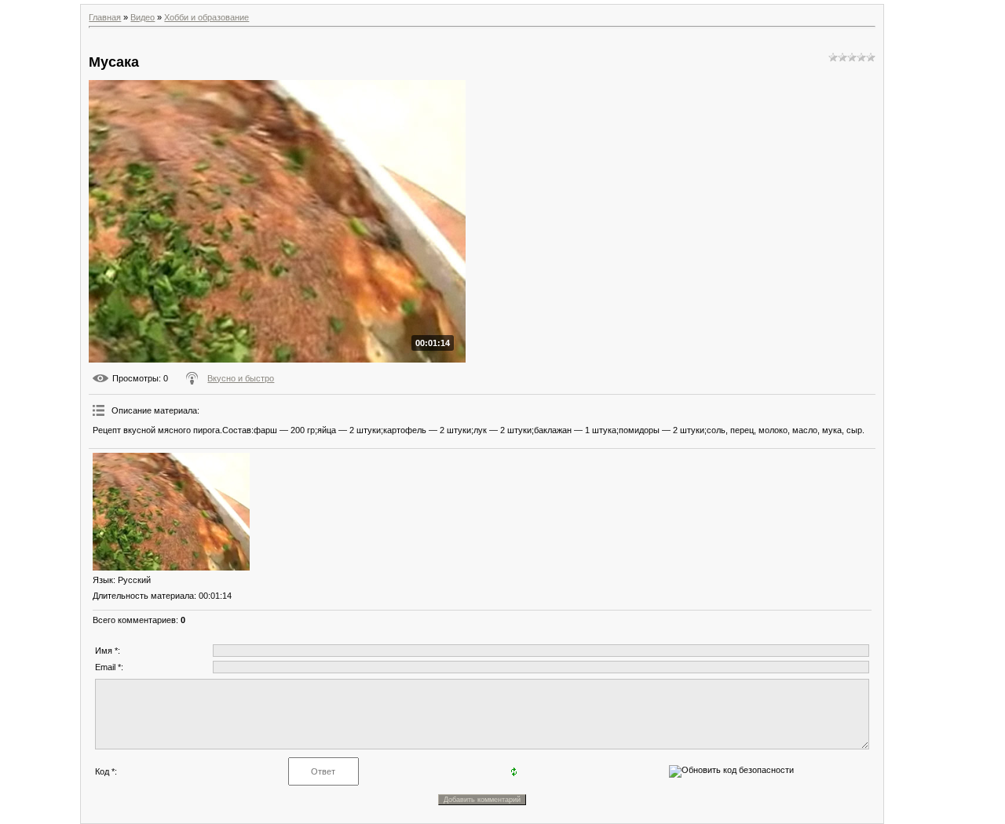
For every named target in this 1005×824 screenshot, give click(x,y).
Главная (105, 17)
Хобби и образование (206, 17)
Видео (142, 17)
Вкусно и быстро (240, 378)
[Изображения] (171, 512)
